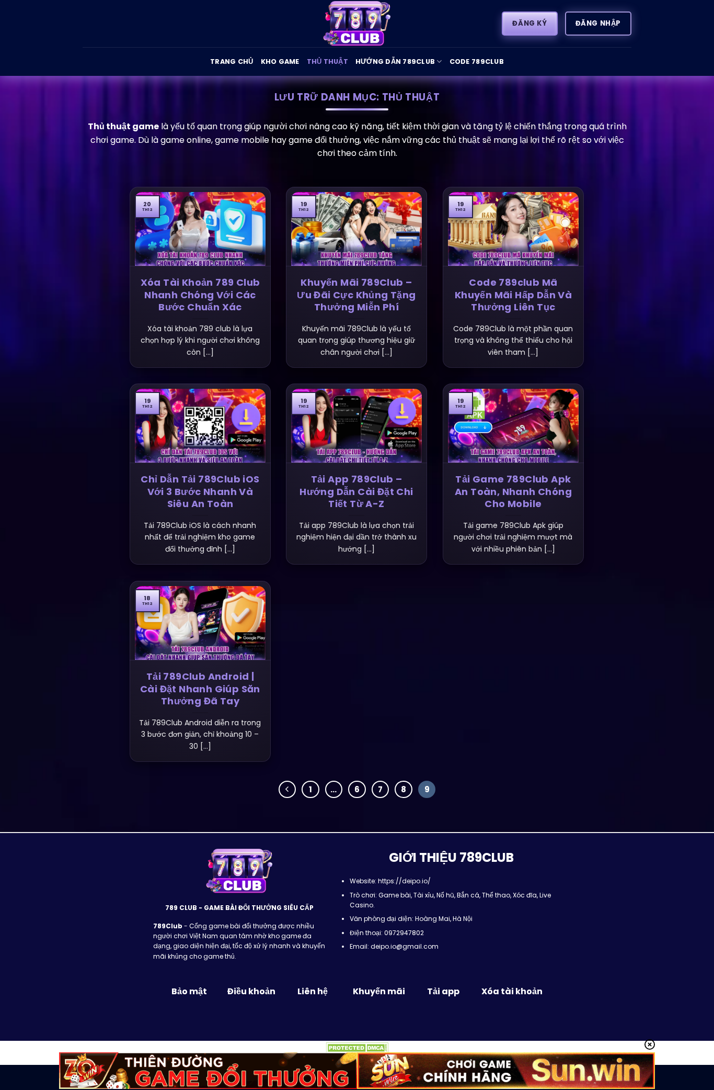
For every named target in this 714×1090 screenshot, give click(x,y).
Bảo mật (190, 991)
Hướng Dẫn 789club (395, 61)
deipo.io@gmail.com (405, 946)
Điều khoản (251, 991)
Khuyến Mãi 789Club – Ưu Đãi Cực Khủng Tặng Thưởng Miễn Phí (356, 294)
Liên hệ (312, 991)
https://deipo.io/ (404, 881)
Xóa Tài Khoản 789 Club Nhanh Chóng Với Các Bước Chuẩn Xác (200, 294)
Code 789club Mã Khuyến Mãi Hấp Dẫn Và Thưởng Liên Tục (513, 294)
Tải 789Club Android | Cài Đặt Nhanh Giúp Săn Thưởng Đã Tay (200, 688)
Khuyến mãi (378, 991)
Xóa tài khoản (512, 991)
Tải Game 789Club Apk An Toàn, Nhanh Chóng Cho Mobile (513, 491)
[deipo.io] (357, 23)
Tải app (443, 991)
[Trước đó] (287, 790)
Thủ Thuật (327, 61)
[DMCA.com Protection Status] (357, 1047)
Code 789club (477, 61)
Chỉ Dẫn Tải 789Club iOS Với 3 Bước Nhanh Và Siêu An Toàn (200, 491)
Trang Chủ (231, 61)
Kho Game (280, 61)
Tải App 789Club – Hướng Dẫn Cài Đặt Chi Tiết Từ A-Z (356, 491)
